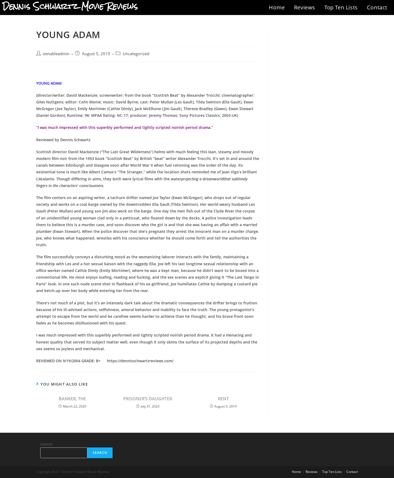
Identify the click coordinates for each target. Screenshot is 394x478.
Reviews (304, 7)
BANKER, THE (72, 399)
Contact (377, 7)
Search (46, 444)
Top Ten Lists (341, 7)
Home (277, 7)
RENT (223, 399)
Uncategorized (136, 53)
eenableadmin (56, 53)
